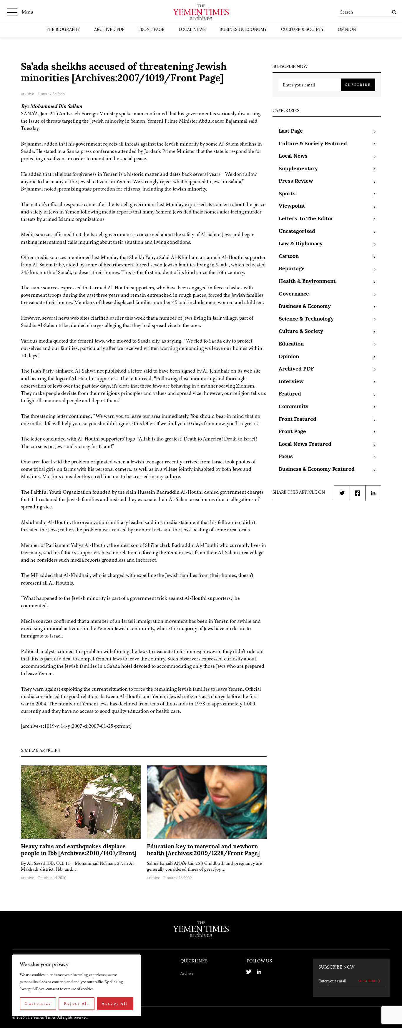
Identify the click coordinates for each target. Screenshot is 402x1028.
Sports (287, 194)
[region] (76, 985)
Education (291, 344)
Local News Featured (305, 444)
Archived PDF (109, 30)
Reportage (292, 269)
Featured (290, 394)
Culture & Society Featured (313, 144)
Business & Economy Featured (317, 469)
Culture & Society (302, 30)
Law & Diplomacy (301, 244)
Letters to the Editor (306, 219)
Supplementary (298, 169)
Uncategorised (297, 231)
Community (293, 407)
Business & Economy (243, 30)
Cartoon (289, 256)
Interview (291, 382)
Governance (294, 294)
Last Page (291, 131)
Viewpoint (292, 206)
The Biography (63, 30)
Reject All (77, 1003)
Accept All (115, 1003)
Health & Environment (307, 281)
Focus (286, 457)
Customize (38, 1003)
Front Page (151, 30)
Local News (192, 30)
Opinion (347, 30)
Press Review (296, 181)
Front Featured (297, 419)
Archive (186, 973)
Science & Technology (306, 319)
